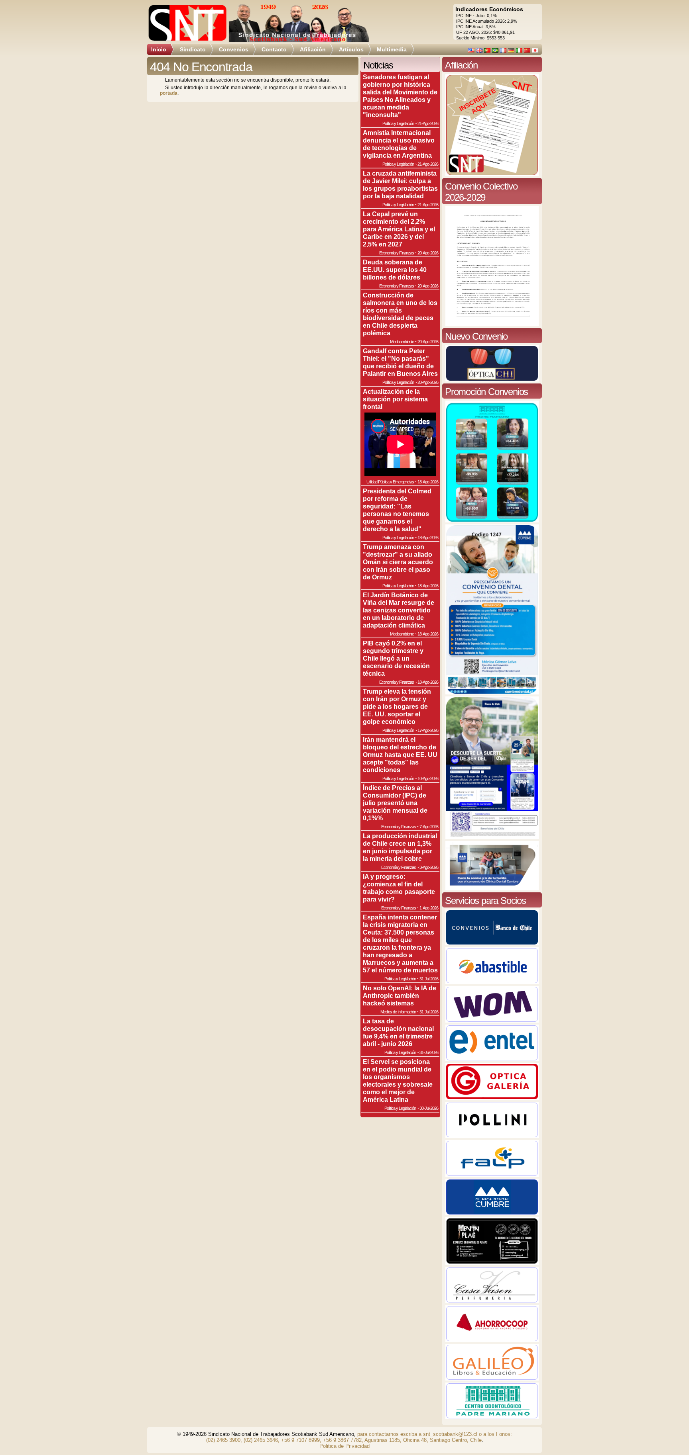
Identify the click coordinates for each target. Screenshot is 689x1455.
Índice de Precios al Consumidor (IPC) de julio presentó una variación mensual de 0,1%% (395, 802)
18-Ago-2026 (427, 481)
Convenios (233, 49)
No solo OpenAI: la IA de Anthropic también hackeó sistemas (399, 995)
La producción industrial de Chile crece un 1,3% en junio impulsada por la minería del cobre (400, 847)
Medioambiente (402, 341)
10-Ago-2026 (427, 778)
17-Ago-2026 (427, 730)
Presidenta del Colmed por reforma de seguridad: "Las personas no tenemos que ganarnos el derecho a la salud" (397, 509)
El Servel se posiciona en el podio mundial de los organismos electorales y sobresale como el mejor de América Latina (398, 1080)
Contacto (274, 49)
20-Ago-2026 (427, 252)
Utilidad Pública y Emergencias (390, 481)
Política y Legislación (398, 123)
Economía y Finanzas (396, 252)
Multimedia (392, 49)
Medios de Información (398, 1011)
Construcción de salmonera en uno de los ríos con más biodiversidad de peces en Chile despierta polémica (400, 313)
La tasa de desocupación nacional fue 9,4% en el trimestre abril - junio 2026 (398, 1032)
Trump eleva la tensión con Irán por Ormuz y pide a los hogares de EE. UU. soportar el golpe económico (397, 706)
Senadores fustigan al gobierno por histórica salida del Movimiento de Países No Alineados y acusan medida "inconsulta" (400, 95)
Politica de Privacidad (344, 1446)
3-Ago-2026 (428, 867)
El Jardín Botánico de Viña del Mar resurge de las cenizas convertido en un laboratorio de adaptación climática (398, 610)
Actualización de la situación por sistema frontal (395, 399)
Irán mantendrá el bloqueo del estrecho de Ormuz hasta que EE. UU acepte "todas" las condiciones (400, 754)
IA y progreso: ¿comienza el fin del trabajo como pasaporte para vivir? (399, 888)
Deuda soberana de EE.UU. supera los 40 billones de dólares (395, 269)
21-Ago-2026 (427, 123)
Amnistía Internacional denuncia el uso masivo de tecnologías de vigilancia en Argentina (399, 144)
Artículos (351, 49)
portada (168, 93)
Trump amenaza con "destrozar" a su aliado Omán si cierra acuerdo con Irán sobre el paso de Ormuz (398, 562)
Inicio (158, 49)
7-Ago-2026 (428, 826)
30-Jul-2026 (428, 1108)
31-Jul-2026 (428, 978)
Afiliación (313, 49)
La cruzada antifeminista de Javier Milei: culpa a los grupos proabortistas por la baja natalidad (400, 184)
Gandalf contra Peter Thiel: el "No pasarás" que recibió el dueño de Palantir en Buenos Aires (400, 362)
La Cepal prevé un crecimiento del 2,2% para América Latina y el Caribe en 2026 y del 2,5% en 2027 (399, 229)
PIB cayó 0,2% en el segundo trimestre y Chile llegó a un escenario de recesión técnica (396, 658)
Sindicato (193, 49)
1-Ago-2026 (428, 907)
